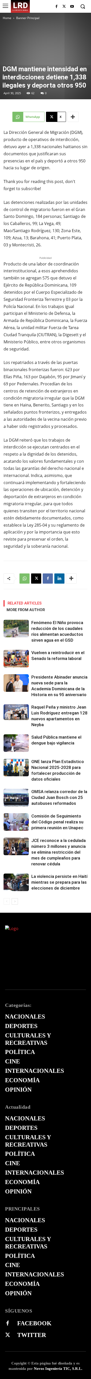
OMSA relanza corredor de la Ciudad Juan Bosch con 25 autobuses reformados (59, 797)
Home (7, 18)
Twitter (31, 1335)
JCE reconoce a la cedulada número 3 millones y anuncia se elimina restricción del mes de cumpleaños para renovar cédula (58, 852)
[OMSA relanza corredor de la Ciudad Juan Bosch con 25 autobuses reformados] (16, 797)
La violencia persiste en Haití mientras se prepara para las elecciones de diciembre (59, 882)
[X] (64, 7)
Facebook (34, 1323)
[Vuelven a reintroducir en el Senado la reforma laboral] (16, 658)
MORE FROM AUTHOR (26, 610)
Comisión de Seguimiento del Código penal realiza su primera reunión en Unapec (57, 821)
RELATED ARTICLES (25, 603)
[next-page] (15, 901)
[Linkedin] (59, 578)
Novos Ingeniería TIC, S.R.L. (58, 1369)
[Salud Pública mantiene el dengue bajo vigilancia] (16, 743)
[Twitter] (7, 1335)
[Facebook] (56, 7)
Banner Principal (27, 18)
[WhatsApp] (24, 578)
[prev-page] (7, 901)
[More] (73, 117)
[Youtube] (72, 7)
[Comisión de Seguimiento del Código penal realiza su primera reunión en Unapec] (16, 822)
